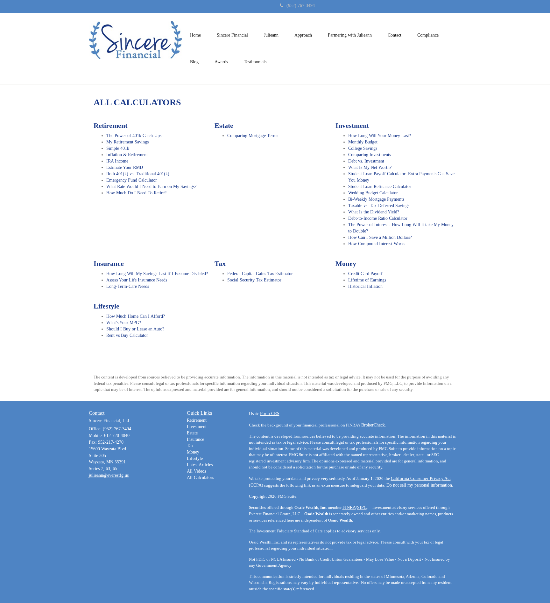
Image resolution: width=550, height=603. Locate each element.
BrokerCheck (373, 425)
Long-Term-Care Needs (127, 286)
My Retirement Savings (127, 142)
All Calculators (200, 477)
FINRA (349, 507)
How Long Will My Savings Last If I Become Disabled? (157, 273)
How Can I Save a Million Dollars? (380, 237)
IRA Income (117, 161)
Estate (192, 433)
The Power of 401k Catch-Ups (133, 135)
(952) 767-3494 (300, 5)
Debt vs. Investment (366, 161)
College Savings (362, 148)
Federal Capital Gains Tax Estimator (260, 273)
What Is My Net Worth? (369, 167)
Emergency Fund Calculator (131, 180)
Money (193, 452)
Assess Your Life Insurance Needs (136, 280)
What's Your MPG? (123, 322)
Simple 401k (117, 148)
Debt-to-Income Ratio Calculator (377, 218)
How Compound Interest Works (376, 243)
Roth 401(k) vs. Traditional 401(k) (137, 173)
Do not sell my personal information (419, 485)
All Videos (196, 471)
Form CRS (269, 413)
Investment (197, 426)
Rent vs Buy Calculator (127, 335)
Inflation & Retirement (127, 154)
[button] (232, 35)
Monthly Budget (362, 142)
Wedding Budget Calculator (373, 193)
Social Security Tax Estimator (254, 280)
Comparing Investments (369, 154)
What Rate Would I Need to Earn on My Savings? (151, 186)
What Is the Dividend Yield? (373, 212)
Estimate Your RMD (124, 167)
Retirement (197, 420)
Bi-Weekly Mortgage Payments (376, 199)
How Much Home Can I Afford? (135, 316)
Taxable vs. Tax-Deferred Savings (378, 205)
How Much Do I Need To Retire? (136, 193)
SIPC (362, 507)
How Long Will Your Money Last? (379, 135)
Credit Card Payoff (365, 273)
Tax (190, 445)
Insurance (195, 439)
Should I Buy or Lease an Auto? (135, 329)
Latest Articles (200, 464)
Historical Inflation (365, 286)
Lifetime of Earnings (367, 280)
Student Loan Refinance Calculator (379, 186)
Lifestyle (195, 458)
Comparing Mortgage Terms (252, 135)
